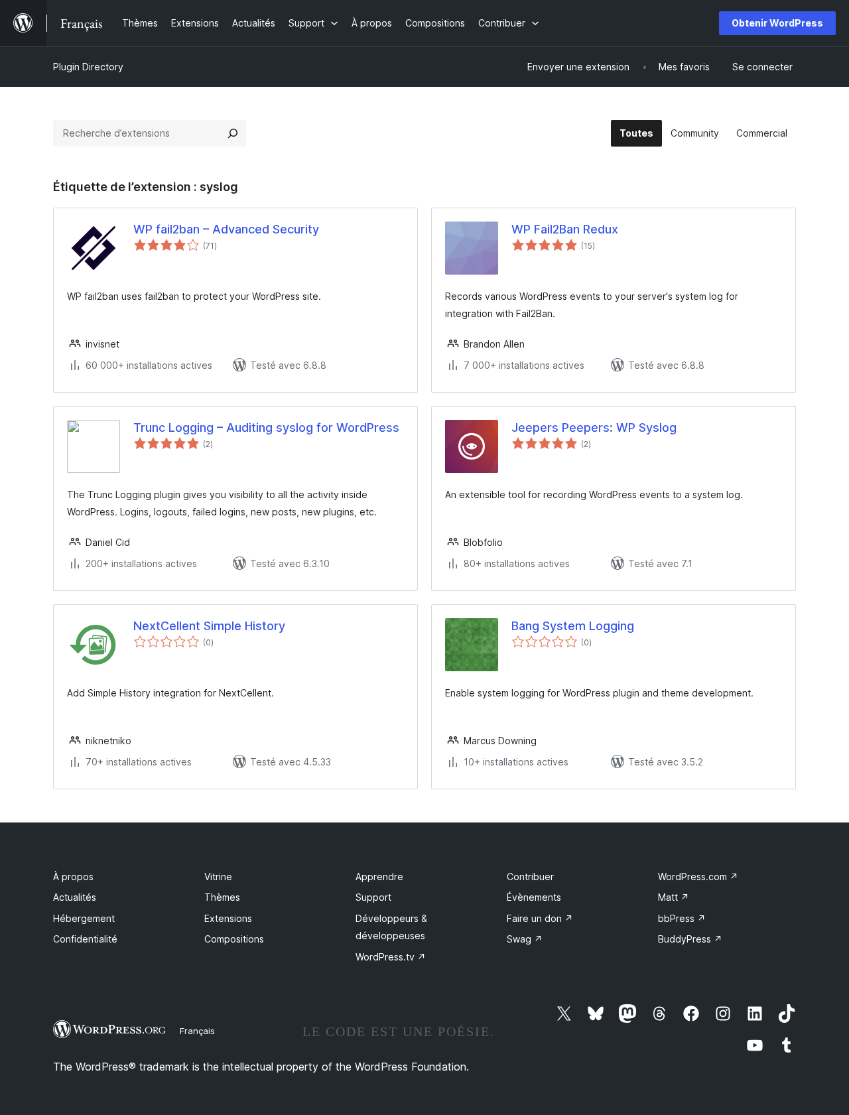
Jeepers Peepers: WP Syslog (594, 427)
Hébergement (84, 918)
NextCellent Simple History (209, 626)
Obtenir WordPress (777, 23)
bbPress (682, 918)
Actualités (74, 897)
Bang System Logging (572, 626)
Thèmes (222, 897)
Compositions (234, 939)
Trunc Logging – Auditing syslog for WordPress (266, 427)
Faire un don (540, 918)
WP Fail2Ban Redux (564, 229)
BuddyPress (690, 939)
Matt (673, 897)
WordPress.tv (391, 956)
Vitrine (218, 876)
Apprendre (379, 876)
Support (373, 897)
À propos (73, 876)
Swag (525, 939)
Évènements (534, 897)
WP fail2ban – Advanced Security (226, 229)
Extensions (228, 918)
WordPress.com (698, 876)
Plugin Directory (88, 66)
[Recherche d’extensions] (233, 133)
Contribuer (530, 876)
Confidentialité (85, 939)
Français (197, 1030)
